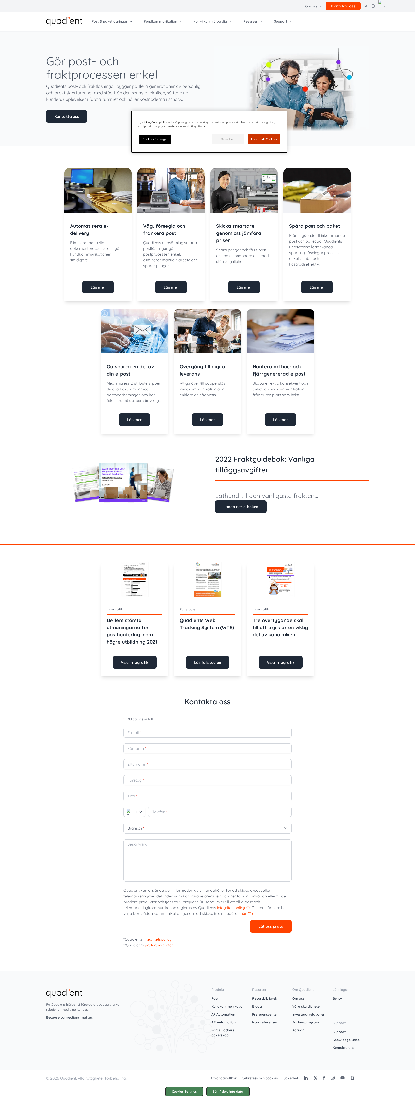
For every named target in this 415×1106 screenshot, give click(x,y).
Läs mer (98, 287)
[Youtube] (342, 1078)
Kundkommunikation (227, 1006)
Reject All (228, 139)
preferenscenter (159, 945)
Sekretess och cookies (260, 1078)
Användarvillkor (223, 1078)
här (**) (247, 913)
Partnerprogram (305, 1022)
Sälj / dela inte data (228, 1091)
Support (339, 1032)
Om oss (298, 998)
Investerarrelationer (308, 1014)
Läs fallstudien (207, 662)
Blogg (257, 1006)
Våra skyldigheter (306, 1006)
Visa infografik (134, 662)
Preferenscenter (265, 1014)
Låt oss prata (270, 926)
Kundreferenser (264, 1022)
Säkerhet (291, 1078)
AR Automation (223, 1022)
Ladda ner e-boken (240, 506)
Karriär (298, 1030)
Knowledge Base (346, 1040)
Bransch (136, 828)
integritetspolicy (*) (233, 907)
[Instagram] (332, 1078)
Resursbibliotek (264, 998)
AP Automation (223, 1014)
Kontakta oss (66, 116)
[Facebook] (324, 1078)
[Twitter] (315, 1078)
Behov (338, 998)
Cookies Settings (184, 1091)
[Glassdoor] (352, 1078)
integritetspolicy (157, 939)
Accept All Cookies (264, 139)
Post (214, 998)
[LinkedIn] (306, 1078)
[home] (64, 20)
